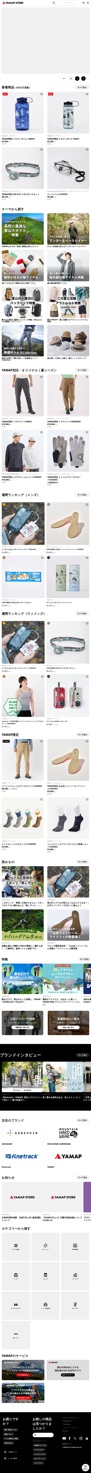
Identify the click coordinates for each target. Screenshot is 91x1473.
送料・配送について (10, 1430)
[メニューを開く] (88, 2)
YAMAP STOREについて (70, 1418)
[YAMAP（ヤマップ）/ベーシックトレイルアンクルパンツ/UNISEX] (23, 760)
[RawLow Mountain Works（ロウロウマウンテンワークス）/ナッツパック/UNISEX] (68, 168)
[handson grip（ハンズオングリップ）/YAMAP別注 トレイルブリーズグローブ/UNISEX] (68, 451)
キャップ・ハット (39, 1459)
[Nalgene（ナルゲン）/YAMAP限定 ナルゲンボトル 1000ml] (23, 113)
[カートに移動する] (83, 2)
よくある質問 (12, 1458)
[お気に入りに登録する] (41, 94)
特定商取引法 (67, 1421)
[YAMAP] (68, 1156)
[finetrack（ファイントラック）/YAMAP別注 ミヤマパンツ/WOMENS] (68, 395)
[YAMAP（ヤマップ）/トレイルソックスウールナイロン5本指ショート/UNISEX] (68, 818)
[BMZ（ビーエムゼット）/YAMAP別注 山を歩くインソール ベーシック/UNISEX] (68, 760)
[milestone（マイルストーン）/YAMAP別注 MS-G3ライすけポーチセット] (23, 168)
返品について (8, 1434)
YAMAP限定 (75, 1249)
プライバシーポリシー (70, 1428)
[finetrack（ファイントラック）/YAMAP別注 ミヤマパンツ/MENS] (23, 395)
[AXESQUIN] (23, 1133)
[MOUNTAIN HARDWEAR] (68, 1133)
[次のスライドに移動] (83, 78)
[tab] (62, 78)
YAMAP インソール (40, 1445)
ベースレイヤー (39, 1450)
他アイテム (16, 1338)
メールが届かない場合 (11, 1438)
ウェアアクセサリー (16, 1308)
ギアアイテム (75, 1308)
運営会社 (65, 1431)
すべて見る (82, 734)
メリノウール (38, 1463)
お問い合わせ (8, 1443)
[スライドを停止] (71, 78)
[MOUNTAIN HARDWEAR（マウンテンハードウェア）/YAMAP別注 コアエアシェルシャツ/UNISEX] (23, 451)
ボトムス (45, 1279)
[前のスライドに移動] (77, 78)
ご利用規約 (66, 1424)
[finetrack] (23, 1156)
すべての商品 (16, 1249)
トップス (16, 1279)
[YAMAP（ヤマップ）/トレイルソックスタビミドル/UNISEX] (23, 818)
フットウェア (75, 1279)
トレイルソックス (39, 1454)
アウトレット (45, 1249)
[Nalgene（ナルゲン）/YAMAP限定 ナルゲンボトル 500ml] (68, 113)
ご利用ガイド (12, 1452)
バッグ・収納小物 (45, 1308)
